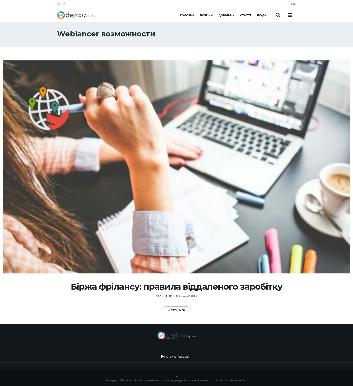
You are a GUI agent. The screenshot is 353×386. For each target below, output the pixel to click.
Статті (245, 15)
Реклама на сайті (176, 356)
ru (65, 4)
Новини (206, 15)
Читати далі (176, 310)
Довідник (226, 15)
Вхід (293, 4)
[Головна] (76, 15)
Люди (262, 15)
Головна (187, 15)
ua (58, 4)
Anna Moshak (188, 296)
